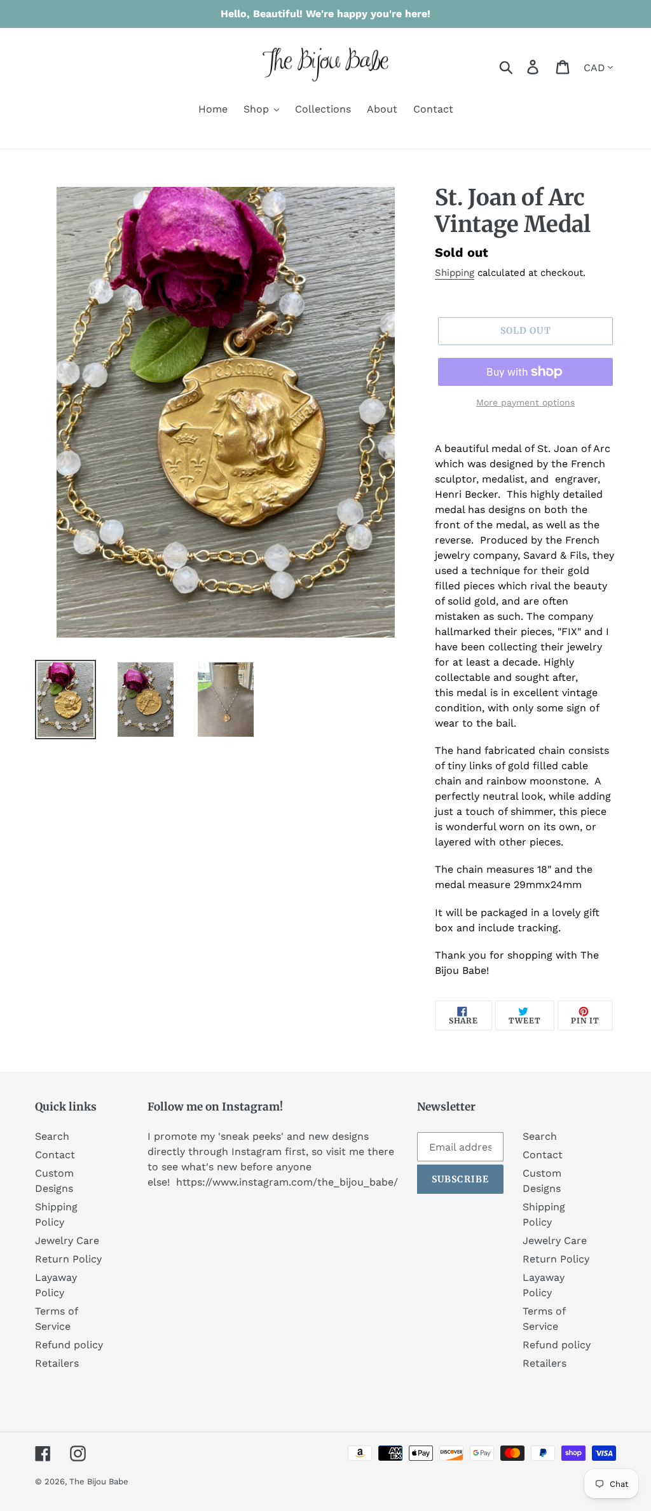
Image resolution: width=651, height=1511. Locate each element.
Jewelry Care (67, 1240)
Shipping (454, 272)
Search (52, 1136)
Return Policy (68, 1259)
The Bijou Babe (98, 1481)
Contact (55, 1155)
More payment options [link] (525, 402)
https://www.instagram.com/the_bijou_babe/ (287, 1182)
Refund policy (69, 1345)
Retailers (57, 1363)
